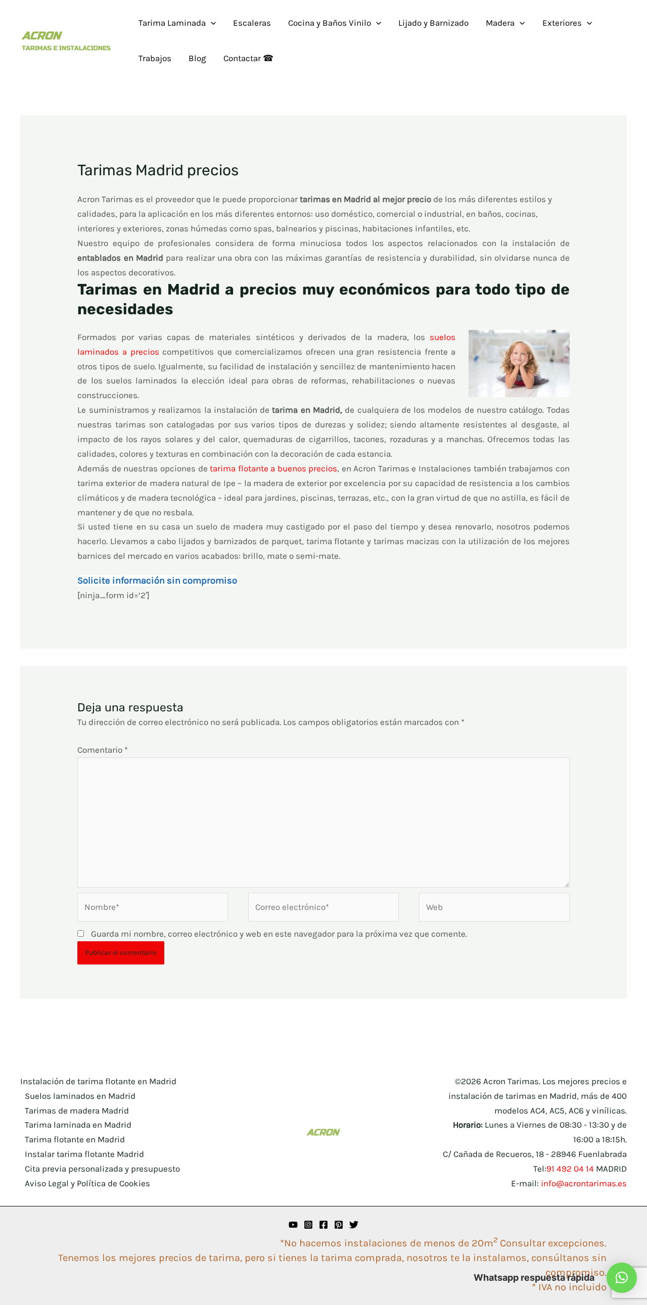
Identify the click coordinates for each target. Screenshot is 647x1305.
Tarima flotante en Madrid (75, 1139)
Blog (197, 58)
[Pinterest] (338, 1224)
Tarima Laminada (172, 23)
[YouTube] (293, 1224)
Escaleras (252, 23)
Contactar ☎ (248, 58)
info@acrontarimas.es (584, 1183)
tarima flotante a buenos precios (273, 468)
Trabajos (154, 58)
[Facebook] (323, 1224)
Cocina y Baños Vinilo (329, 23)
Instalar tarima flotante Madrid (84, 1154)
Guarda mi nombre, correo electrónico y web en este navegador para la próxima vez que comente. (279, 934)
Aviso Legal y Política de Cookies (87, 1183)
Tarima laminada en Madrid (78, 1125)
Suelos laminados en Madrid (80, 1096)
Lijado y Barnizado (433, 23)
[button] (211, 22)
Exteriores (562, 23)
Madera (500, 23)
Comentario (102, 750)
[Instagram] (308, 1224)
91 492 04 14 (570, 1169)
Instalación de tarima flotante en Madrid (98, 1081)
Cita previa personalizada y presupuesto (102, 1169)
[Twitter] (353, 1224)
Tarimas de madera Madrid (77, 1110)
